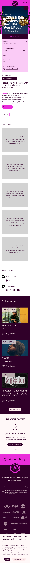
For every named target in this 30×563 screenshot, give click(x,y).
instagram (5, 459)
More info (25, 555)
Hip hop (6, 114)
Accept (7, 559)
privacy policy (18, 492)
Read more (6, 107)
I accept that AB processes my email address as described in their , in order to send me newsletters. (16, 492)
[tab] (16, 449)
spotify (20, 459)
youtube (15, 459)
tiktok (25, 459)
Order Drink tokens (14, 444)
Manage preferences (19, 559)
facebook (10, 459)
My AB (25, 3)
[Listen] (26, 8)
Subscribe (26, 487)
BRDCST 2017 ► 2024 (9, 78)
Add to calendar (10, 66)
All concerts (14, 409)
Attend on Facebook (12, 69)
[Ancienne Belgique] (15, 4)
